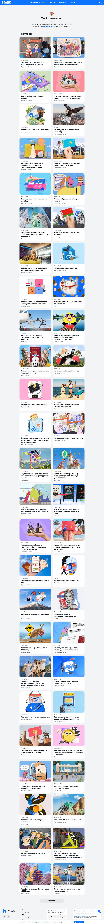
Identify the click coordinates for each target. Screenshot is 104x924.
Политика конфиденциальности (31, 920)
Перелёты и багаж (26, 67)
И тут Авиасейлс (59, 685)
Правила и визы (25, 239)
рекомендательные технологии (40, 922)
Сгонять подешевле (60, 859)
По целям (57, 515)
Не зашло (57, 893)
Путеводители (34, 2)
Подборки (52, 2)
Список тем (25, 917)
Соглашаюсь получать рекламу (81, 916)
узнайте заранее (49, 26)
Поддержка (25, 912)
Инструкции (62, 2)
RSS (23, 915)
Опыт (43, 2)
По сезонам (57, 409)
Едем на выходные (59, 100)
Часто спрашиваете (27, 132)
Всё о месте (24, 480)
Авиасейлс (25, 910)
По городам (57, 790)
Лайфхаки (72, 2)
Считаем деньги (25, 687)
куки (29, 922)
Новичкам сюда (58, 341)
